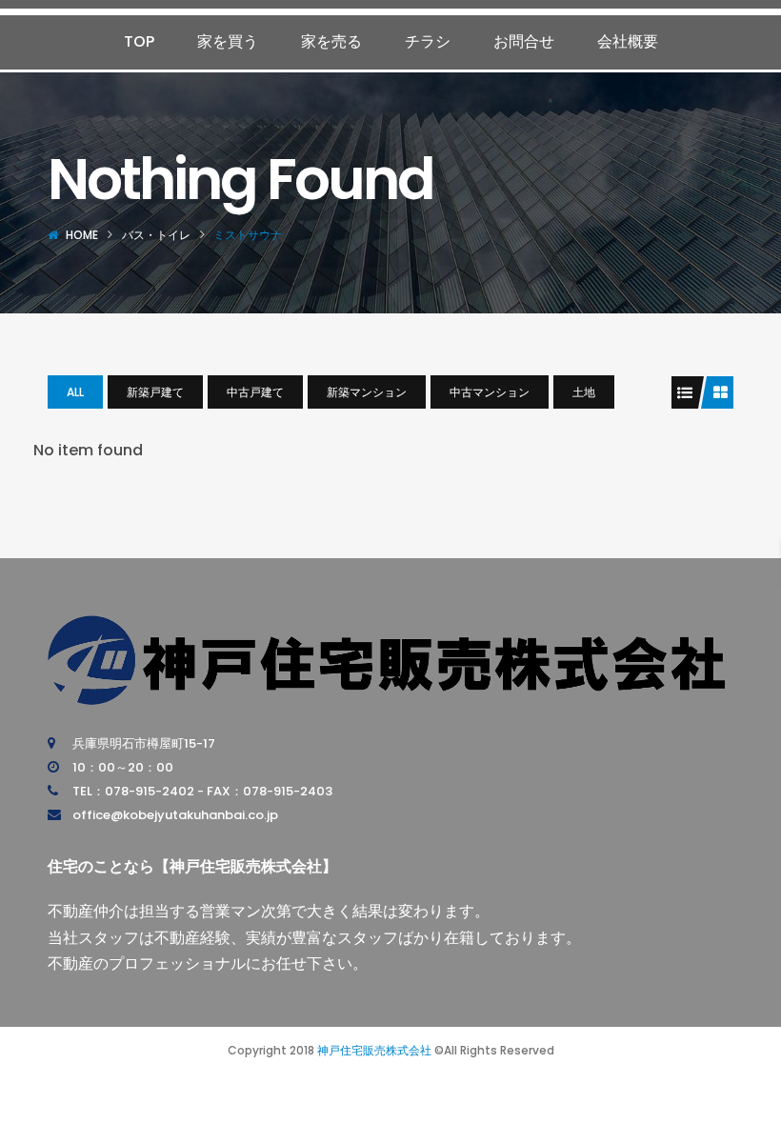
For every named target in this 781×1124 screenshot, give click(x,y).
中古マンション (490, 392)
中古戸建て (255, 392)
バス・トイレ (156, 235)
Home (82, 235)
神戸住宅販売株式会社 (374, 1050)
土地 (583, 392)
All (75, 392)
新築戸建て (155, 392)
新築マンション (367, 392)
